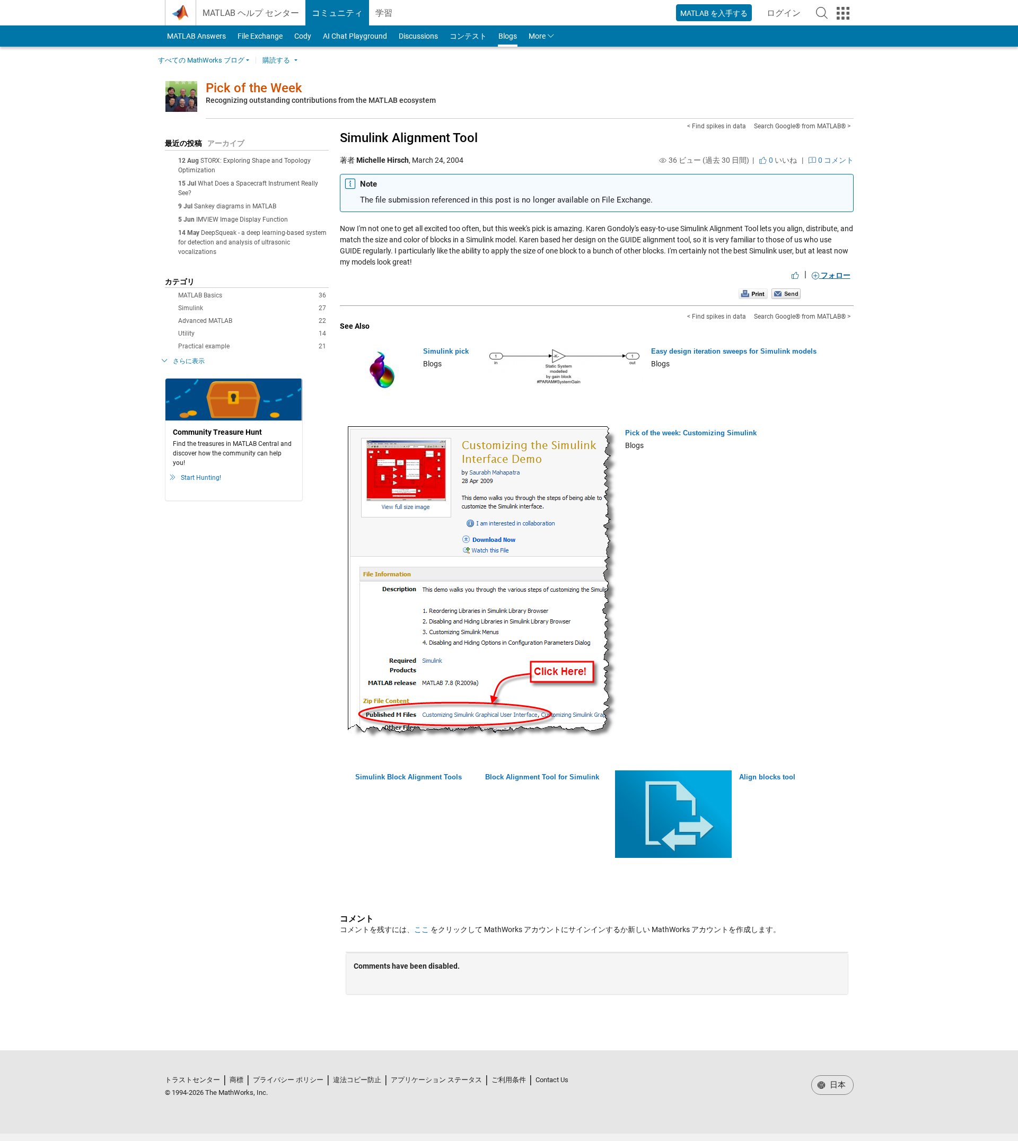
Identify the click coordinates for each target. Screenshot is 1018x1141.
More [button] (537, 36)
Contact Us (552, 1080)
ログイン (787, 16)
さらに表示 (189, 361)
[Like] (795, 275)
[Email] (786, 293)
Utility (252, 333)
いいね (782, 160)
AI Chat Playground (355, 36)
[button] (821, 12)
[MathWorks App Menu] (843, 13)
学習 (383, 13)
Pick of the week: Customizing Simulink (691, 433)
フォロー (834, 275)
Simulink (252, 308)
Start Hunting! (201, 477)
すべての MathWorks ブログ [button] (201, 60)
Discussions (418, 36)
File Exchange (260, 36)
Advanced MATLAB (252, 320)
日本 (837, 1085)
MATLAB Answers (195, 36)
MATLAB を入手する (714, 13)
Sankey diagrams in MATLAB (235, 206)
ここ (421, 929)
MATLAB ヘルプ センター (251, 13)
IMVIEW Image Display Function (242, 219)
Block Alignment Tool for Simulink (542, 777)
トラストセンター (192, 1080)
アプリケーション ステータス (436, 1080)
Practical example (252, 346)
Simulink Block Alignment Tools (408, 777)
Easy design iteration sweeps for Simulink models (734, 351)
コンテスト (468, 36)
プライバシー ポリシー (288, 1080)
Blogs (507, 36)
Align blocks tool (767, 777)
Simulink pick (446, 351)
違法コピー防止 (357, 1080)
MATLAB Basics (252, 295)
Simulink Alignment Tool (409, 137)
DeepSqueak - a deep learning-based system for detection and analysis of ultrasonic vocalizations (252, 242)
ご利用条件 (509, 1080)
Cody (302, 36)
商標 (236, 1080)
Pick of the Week (254, 88)
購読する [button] (276, 60)
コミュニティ (337, 13)
